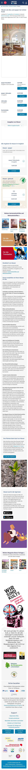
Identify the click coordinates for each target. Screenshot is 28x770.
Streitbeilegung (7, 766)
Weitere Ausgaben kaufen (13, 125)
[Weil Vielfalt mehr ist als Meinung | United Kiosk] (14, 2)
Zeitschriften (5, 6)
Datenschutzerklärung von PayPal (13, 705)
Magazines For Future (18, 446)
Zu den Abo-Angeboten (9, 456)
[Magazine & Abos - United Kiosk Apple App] (8, 512)
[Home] (1, 6)
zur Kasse (13, 170)
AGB (6, 764)
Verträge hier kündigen (20, 731)
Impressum (19, 764)
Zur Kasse (22, 88)
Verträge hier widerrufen (8, 731)
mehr (13, 185)
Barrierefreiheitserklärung (18, 766)
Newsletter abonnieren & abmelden (14, 720)
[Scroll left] (6, 125)
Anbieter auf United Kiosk (14, 723)
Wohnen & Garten (12, 6)
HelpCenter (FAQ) (14, 716)
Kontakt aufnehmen (14, 718)
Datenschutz (12, 764)
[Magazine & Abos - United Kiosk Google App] (9, 516)
